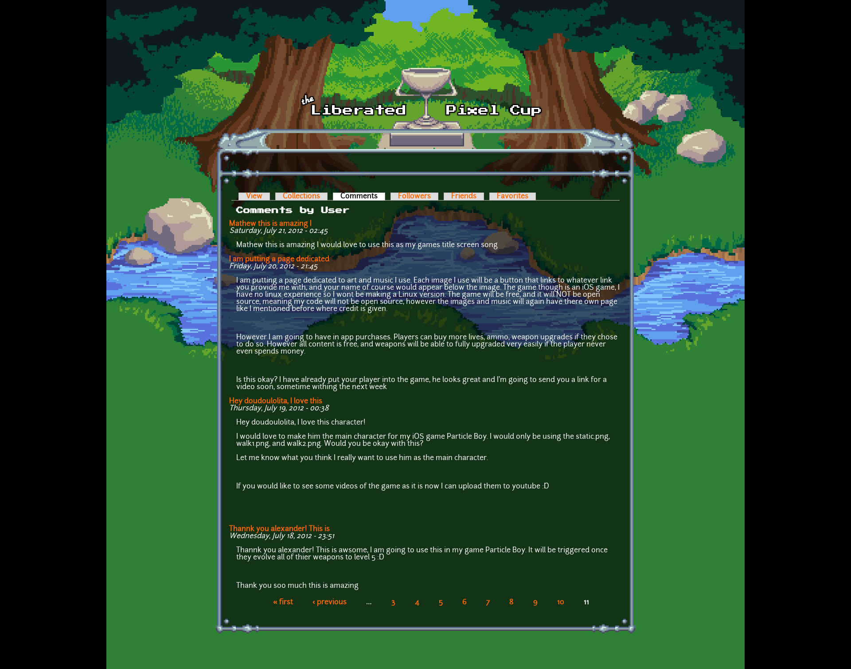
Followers (414, 196)
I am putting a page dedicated (279, 259)
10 (560, 602)
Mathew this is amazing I (270, 224)
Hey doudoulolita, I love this (275, 401)
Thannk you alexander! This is (279, 529)
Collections (301, 196)
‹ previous (329, 602)
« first (283, 602)
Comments (362, 196)
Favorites (512, 196)
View (254, 196)
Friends (463, 196)
